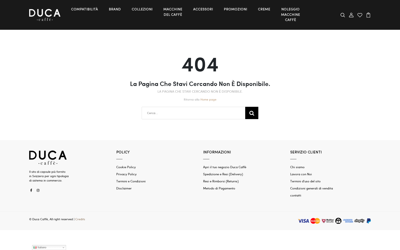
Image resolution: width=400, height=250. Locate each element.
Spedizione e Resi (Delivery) (223, 174)
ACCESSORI (203, 9)
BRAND (115, 9)
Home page (208, 99)
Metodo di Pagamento (219, 188)
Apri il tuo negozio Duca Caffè (224, 167)
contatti (295, 195)
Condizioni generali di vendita (311, 188)
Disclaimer (124, 188)
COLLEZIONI (142, 9)
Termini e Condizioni (131, 181)
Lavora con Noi (301, 174)
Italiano (41, 247)
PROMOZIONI (235, 9)
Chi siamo (297, 167)
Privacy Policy (126, 174)
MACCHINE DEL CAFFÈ (172, 12)
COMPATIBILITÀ (84, 9)
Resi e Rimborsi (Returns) (221, 181)
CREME (264, 9)
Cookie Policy (126, 167)
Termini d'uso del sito (305, 181)
